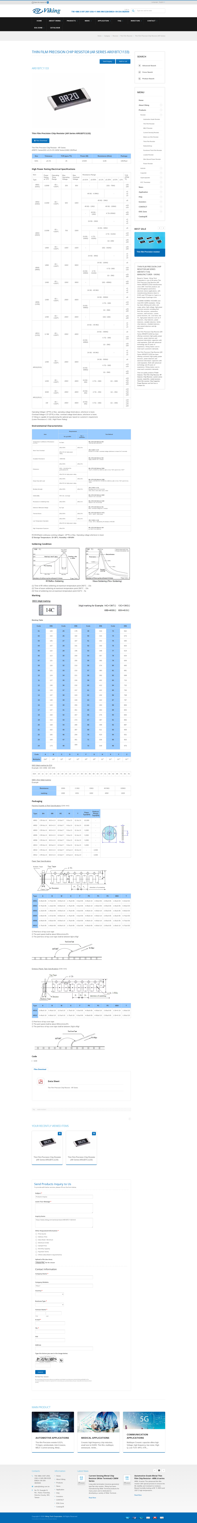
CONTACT (151, 21)
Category (107, 36)
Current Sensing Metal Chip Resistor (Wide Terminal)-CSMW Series (103, 1478)
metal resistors (41, 1109)
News (87, 21)
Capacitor (143, 173)
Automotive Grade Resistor (151, 119)
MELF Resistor (147, 128)
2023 (128, 1483)
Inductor (142, 168)
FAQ (120, 21)
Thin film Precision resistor (148, 252)
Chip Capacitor (154, 381)
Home (39, 21)
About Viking (55, 21)
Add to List (123, 61)
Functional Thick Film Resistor (152, 150)
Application (103, 21)
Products (71, 21)
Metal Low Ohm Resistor (150, 137)
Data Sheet (54, 1081)
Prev (163, 228)
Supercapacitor (145, 177)
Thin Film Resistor (126, 36)
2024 (82, 1483)
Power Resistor (148, 163)
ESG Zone (38, 28)
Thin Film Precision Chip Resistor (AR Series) (150, 36)
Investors (135, 21)
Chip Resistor (147, 377)
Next (159, 228)
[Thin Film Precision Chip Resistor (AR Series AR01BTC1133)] (68, 100)
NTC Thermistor (145, 182)
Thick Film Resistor (149, 141)
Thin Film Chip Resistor (151, 375)
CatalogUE (55, 28)
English (161, 2)
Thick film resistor (143, 381)
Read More (45, 1148)
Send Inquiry (107, 61)
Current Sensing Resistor (151, 132)
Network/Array (147, 146)
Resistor (115, 36)
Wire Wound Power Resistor (152, 159)
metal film (146, 379)
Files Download (41, 141)
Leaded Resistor (148, 155)
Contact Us (141, 385)
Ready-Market (52, 1519)
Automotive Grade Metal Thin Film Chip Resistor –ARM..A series (149, 1477)
